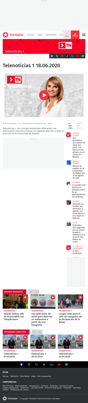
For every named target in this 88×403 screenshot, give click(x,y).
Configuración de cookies (19, 390)
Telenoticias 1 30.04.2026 (43, 342)
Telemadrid (14, 376)
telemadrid (10, 398)
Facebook (51, 56)
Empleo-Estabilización (11, 388)
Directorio (44, 386)
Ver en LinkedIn (51, 364)
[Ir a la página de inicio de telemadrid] (13, 34)
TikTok (67, 56)
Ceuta (75, 222)
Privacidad (67, 388)
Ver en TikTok (44, 365)
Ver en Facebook (21, 365)
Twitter (57, 56)
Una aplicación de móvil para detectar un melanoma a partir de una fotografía (43, 301)
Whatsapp (82, 56)
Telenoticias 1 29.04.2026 (70, 342)
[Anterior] (31, 291)
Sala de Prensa (8, 386)
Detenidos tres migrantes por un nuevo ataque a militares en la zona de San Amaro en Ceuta (69, 224)
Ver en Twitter (29, 365)
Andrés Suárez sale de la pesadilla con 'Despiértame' (15, 301)
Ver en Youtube (59, 364)
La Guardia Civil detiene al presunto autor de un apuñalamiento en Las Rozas (68, 183)
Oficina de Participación (53, 388)
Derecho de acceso (66, 386)
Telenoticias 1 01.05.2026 (15, 342)
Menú (83, 35)
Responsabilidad (21, 386)
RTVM (5, 372)
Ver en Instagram (36, 364)
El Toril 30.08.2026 (69, 247)
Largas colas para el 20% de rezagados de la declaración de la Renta (70, 301)
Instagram (62, 56)
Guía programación (44, 376)
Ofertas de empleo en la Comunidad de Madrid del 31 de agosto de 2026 (69, 162)
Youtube (77, 56)
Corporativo (9, 382)
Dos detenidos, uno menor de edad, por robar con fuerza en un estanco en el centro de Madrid (69, 134)
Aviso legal (77, 388)
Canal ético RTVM (37, 388)
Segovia (76, 201)
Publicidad (54, 386)
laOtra (33, 376)
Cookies (5, 390)
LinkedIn (72, 56)
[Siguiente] (36, 291)
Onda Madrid (51, 35)
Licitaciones (24, 388)
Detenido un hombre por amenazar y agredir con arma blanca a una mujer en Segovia (69, 202)
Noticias (30, 35)
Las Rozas (76, 182)
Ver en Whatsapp (66, 364)
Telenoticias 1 (10, 311)
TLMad (39, 35)
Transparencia (34, 386)
